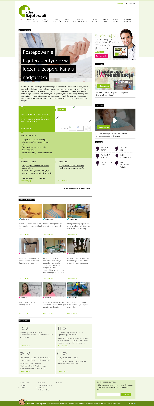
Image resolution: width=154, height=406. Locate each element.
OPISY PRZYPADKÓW (56, 20)
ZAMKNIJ (130, 404)
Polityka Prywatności (45, 385)
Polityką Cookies (67, 404)
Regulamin (41, 383)
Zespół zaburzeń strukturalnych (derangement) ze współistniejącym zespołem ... (36, 141)
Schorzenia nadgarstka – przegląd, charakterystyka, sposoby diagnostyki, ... (37, 173)
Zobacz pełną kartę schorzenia (77, 188)
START (21, 20)
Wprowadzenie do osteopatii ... (34, 147)
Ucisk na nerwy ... (29, 150)
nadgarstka (35, 77)
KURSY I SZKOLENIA (95, 20)
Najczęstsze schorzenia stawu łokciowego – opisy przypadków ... (35, 179)
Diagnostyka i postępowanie (32, 20)
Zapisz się (125, 394)
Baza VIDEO (67, 20)
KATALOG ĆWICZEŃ (45, 20)
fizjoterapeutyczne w (45, 60)
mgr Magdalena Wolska (124, 164)
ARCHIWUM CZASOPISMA (126, 20)
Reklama (23, 385)
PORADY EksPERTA (115, 20)
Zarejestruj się (120, 3)
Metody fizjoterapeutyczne (80, 20)
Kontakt (22, 387)
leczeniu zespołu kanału (48, 69)
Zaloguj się (131, 3)
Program (41, 387)
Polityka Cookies (43, 390)
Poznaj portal (99, 52)
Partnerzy (59, 383)
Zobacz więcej (26, 128)
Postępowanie (38, 52)
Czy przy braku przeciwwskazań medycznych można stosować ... (71, 166)
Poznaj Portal (24, 383)
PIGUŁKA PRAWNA (106, 20)
